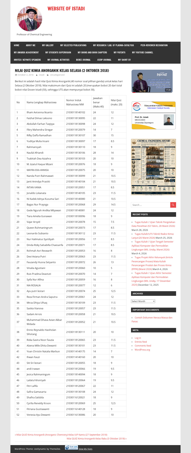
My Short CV (124, 59)
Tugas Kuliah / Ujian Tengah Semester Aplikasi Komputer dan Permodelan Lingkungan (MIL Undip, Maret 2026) (152, 245)
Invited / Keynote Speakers (27, 59)
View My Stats (85, 448)
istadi (41, 74)
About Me (30, 45)
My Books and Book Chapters (92, 52)
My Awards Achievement (26, 52)
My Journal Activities (58, 59)
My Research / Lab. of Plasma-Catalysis (113, 45)
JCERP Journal (104, 59)
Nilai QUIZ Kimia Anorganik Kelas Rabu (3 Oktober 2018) (96, 438)
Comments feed (143, 345)
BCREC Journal (83, 59)
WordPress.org (142, 349)
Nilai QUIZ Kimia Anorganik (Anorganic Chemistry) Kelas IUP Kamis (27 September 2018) (61, 434)
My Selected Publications (73, 45)
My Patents (119, 52)
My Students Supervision (58, 52)
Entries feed (141, 341)
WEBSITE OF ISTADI (66, 8)
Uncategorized (57, 74)
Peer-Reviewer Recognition (154, 45)
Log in (138, 337)
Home (16, 45)
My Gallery (48, 45)
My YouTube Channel (142, 52)
